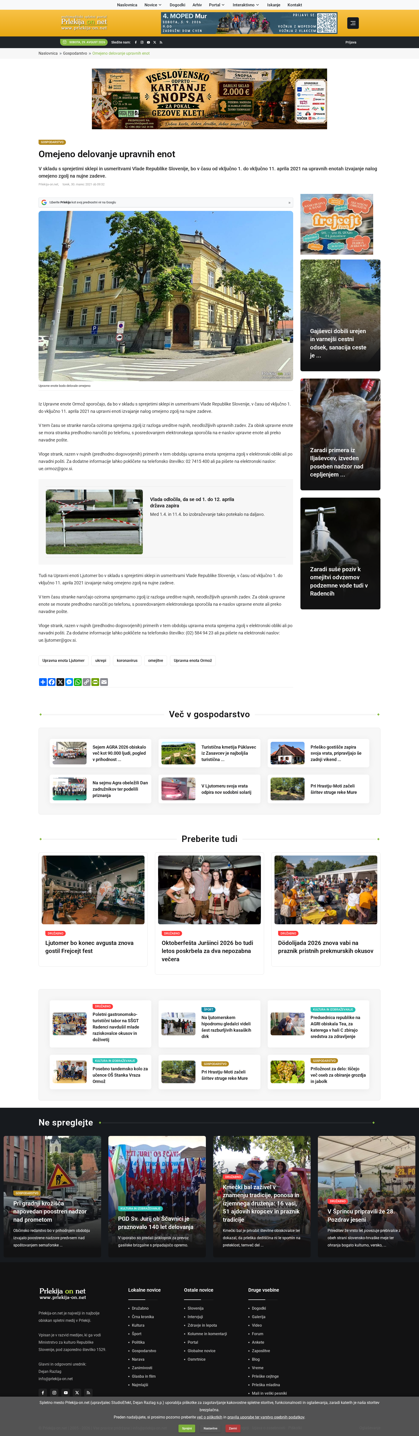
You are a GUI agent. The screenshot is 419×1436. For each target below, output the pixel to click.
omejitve (155, 660)
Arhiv (197, 4)
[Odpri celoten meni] (353, 23)
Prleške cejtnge (265, 1376)
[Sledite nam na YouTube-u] (148, 42)
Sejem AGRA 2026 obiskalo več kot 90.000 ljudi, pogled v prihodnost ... (119, 753)
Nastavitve (210, 1428)
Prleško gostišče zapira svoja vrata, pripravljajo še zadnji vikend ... (336, 753)
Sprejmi (187, 1428)
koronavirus (127, 660)
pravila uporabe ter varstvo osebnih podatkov (265, 1417)
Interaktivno (244, 4)
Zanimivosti (142, 1368)
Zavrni (233, 1428)
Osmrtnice (197, 1359)
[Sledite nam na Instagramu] (142, 42)
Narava (138, 1359)
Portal (214, 4)
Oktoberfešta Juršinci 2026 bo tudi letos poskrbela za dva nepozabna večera (207, 951)
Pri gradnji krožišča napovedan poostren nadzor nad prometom (50, 1211)
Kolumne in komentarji (207, 1334)
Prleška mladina (266, 1385)
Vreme (258, 1368)
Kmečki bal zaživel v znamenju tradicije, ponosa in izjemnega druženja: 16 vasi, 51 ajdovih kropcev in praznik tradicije (261, 1203)
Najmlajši (140, 1385)
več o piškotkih (209, 1417)
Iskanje (273, 4)
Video (257, 1325)
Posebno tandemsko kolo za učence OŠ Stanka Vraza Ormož (120, 1075)
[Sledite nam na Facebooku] (135, 42)
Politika (138, 1342)
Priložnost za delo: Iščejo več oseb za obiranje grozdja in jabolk (338, 1075)
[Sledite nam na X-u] (154, 42)
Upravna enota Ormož (193, 660)
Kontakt (295, 4)
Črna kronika (143, 1317)
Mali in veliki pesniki (269, 1393)
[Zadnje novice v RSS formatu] (161, 42)
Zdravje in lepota (202, 1325)
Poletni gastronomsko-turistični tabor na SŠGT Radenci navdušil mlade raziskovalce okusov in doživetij (116, 1027)
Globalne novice (202, 1351)
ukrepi (100, 660)
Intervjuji (195, 1317)
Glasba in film (144, 1376)
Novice (151, 4)
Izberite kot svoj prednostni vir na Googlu (82, 202)
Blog (256, 1359)
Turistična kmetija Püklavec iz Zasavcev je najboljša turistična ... (228, 753)
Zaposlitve (261, 1351)
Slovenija (196, 1308)
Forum (257, 1334)
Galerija (259, 1317)
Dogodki (177, 4)
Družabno (140, 1308)
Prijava (351, 42)
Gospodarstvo (75, 53)
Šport (136, 1334)
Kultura (138, 1325)
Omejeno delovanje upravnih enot (121, 53)
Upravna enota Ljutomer (63, 660)
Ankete (258, 1342)
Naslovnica (127, 4)
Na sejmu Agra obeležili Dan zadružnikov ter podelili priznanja (120, 789)
